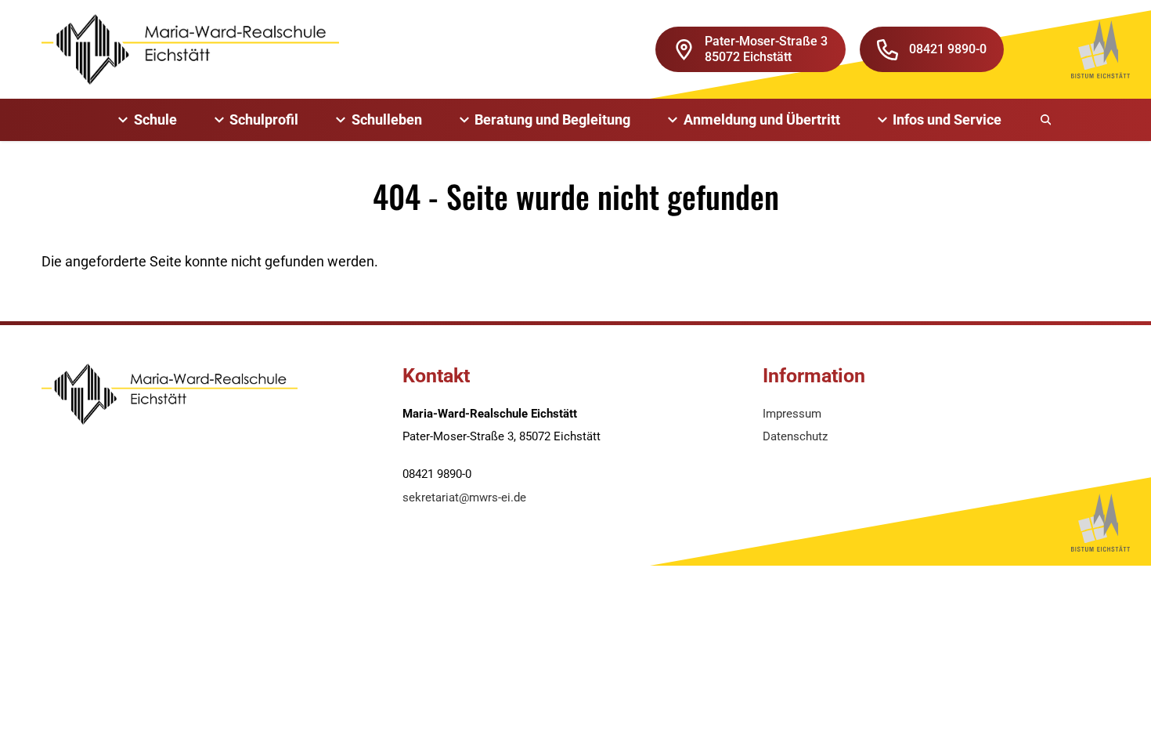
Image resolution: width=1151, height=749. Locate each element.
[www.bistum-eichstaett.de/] (1100, 49)
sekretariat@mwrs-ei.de (464, 497)
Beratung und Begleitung (552, 119)
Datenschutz (795, 436)
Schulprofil (263, 119)
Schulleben (387, 119)
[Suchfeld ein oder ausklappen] (1047, 120)
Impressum (792, 414)
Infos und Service (947, 119)
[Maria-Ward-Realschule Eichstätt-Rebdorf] (190, 49)
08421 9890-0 (948, 49)
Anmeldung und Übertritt (762, 119)
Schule (155, 119)
